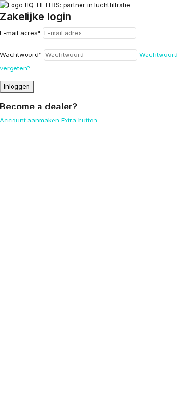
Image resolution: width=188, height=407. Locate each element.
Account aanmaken (29, 120)
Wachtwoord (21, 54)
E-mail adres (20, 33)
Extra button (79, 120)
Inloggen (17, 86)
